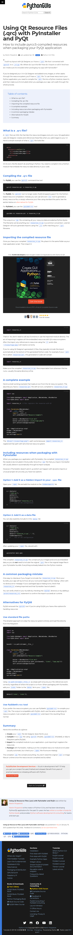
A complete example (19, 106)
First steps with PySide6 (39, 854)
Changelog (38, 930)
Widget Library (35, 862)
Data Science (12, 867)
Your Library (14, 887)
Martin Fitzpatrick (11, 55)
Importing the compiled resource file (25, 104)
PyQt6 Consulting (37, 901)
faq (58, 825)
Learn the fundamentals (16, 862)
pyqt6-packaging (21, 836)
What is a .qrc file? (18, 98)
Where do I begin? (14, 856)
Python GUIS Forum (40, 889)
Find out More (12, 776)
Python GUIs (23, 928)
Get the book (36, 301)
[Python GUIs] (36, 6)
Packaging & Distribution (16, 870)
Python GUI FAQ (48, 55)
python (64, 833)
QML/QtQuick (12, 873)
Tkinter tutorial (58, 867)
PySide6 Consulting (37, 903)
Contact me (34, 911)
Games (9, 878)
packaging (24, 833)
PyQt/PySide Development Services (21, 766)
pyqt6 (7, 833)
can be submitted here (49, 827)
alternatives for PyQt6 (24, 202)
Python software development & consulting (47, 813)
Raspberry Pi (12, 875)
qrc (32, 833)
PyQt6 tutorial (58, 858)
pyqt (14, 833)
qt (5, 836)
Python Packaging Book (16, 899)
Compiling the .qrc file (19, 101)
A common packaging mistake (22, 112)
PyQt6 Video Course (16, 904)
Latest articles (58, 869)
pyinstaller (41, 833)
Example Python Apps (38, 859)
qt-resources (53, 833)
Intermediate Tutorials (15, 859)
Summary (15, 118)
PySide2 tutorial (59, 861)
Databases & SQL (13, 864)
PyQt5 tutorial (58, 855)
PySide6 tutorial (59, 864)
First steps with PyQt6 (38, 856)
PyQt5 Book (11, 889)
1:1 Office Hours (35, 908)
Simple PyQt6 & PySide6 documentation (39, 866)
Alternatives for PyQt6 (19, 115)
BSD (69, 930)
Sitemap (30, 930)
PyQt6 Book (11, 894)
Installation (34, 851)
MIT (38, 932)
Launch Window (36, 906)
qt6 (9, 836)
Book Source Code (16, 902)
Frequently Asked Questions (37, 875)
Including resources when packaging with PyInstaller (31, 109)
